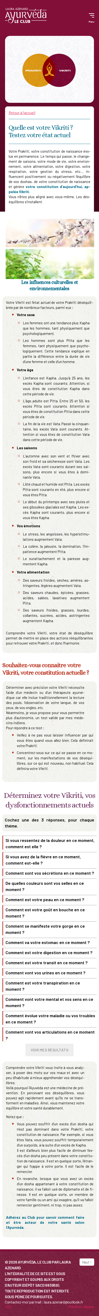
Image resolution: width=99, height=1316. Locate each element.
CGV (8, 1306)
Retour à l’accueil (22, 113)
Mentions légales (81, 1306)
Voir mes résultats (49, 1050)
